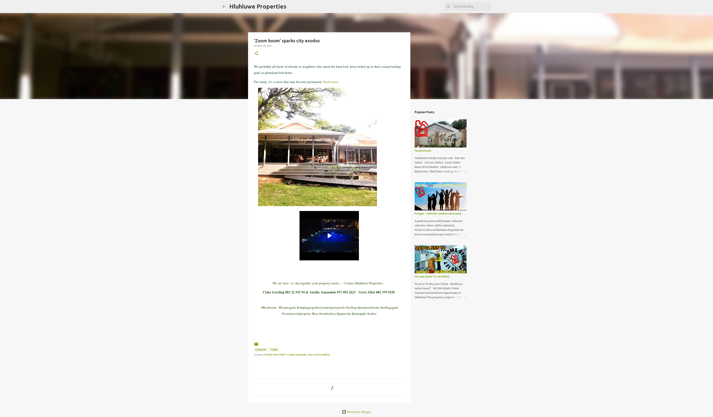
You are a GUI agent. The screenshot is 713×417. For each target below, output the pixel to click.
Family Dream (423, 150)
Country (260, 350)
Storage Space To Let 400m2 (432, 276)
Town (273, 350)
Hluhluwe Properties (257, 6)
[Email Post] (256, 345)
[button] (256, 53)
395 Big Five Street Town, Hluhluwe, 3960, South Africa (297, 355)
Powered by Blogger (358, 412)
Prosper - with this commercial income (438, 213)
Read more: (331, 81)
